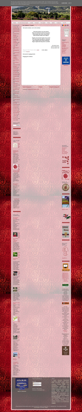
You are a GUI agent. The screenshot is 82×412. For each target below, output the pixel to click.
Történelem (15, 114)
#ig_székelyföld (65, 152)
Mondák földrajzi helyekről (16, 71)
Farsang (14, 43)
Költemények (15, 64)
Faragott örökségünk (15, 42)
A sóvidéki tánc (16, 198)
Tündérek (15, 115)
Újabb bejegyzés (27, 87)
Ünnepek (15, 117)
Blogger (46, 407)
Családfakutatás (16, 31)
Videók (54, 403)
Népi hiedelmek (16, 81)
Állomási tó (64, 52)
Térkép (48, 22)
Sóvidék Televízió (16, 99)
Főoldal (14, 22)
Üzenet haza (15, 118)
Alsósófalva (15, 28)
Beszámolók (15, 29)
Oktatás (14, 86)
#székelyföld (64, 151)
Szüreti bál (19, 336)
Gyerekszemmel (16, 52)
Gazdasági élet (16, 50)
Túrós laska (19, 289)
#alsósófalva (64, 147)
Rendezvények (16, 93)
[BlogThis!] (43, 50)
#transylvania (64, 153)
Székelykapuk (15, 104)
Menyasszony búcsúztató (15, 184)
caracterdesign (37, 407)
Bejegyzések (36, 383)
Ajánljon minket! (65, 209)
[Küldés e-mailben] (42, 50)
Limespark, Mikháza (64, 51)
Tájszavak (15, 105)
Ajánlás (53, 22)
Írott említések (15, 62)
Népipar (14, 83)
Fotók (14, 45)
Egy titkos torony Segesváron (65, 48)
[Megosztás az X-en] (44, 50)
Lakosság (15, 68)
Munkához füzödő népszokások (16, 74)
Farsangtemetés (19, 273)
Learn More (64, 3)
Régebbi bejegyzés (54, 87)
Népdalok (28, 51)
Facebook (37, 22)
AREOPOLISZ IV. (65, 276)
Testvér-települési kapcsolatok (16, 112)
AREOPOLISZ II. (65, 274)
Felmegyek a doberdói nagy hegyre (16, 363)
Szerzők (64, 22)
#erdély (63, 150)
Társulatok (15, 107)
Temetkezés (15, 108)
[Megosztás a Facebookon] (45, 50)
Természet (15, 110)
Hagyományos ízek (64, 386)
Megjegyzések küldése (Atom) (33, 89)
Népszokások (15, 85)
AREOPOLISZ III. (65, 275)
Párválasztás (54, 395)
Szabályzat (59, 22)
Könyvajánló (43, 22)
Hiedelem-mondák (15, 58)
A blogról (14, 26)
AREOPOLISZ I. (65, 273)
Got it (69, 3)
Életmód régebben (15, 36)
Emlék (14, 37)
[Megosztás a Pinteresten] (46, 50)
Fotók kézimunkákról (16, 47)
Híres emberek (16, 59)
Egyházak (15, 33)
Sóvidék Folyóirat (16, 97)
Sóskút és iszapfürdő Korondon (64, 45)
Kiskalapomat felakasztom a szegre (15, 151)
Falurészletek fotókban (15, 39)
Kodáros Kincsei (65, 278)
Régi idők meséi (16, 89)
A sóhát (31, 22)
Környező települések (15, 67)
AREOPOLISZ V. (65, 277)
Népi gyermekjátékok (16, 78)
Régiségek (15, 91)
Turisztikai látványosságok (23, 22)
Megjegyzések (36, 385)
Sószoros (15, 95)
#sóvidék (63, 149)
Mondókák (15, 72)
